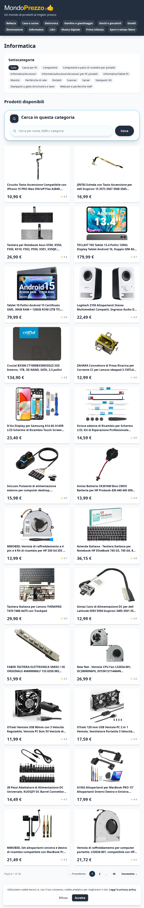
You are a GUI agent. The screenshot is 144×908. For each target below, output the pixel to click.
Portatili (56, 80)
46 (114, 873)
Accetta (80, 898)
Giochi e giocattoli (110, 23)
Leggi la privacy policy (122, 889)
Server (86, 80)
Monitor (15, 80)
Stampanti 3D (104, 80)
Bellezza (11, 23)
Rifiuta (63, 898)
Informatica (36, 29)
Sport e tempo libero (122, 29)
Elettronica (51, 23)
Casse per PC (29, 67)
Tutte (14, 67)
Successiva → (130, 873)
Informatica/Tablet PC (116, 74)
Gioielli (131, 23)
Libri (52, 29)
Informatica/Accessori (23, 74)
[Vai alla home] (28, 7)
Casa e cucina (30, 23)
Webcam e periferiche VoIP (76, 86)
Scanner (72, 80)
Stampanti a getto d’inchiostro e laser (33, 86)
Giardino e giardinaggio (78, 23)
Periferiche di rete (36, 80)
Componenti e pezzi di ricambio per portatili (89, 67)
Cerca (124, 131)
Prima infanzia (95, 29)
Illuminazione (14, 29)
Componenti (50, 67)
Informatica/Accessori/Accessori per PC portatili (70, 74)
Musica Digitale (70, 29)
